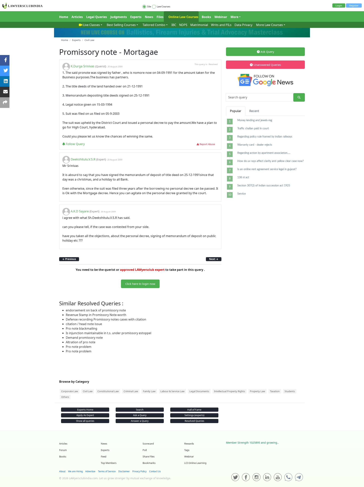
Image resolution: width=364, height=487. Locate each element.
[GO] (299, 97)
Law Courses (163, 6)
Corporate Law (69, 391)
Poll (145, 450)
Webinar (220, 17)
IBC (173, 25)
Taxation (275, 391)
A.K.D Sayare (80, 211)
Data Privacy (243, 25)
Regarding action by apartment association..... (263, 153)
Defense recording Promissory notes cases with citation (106, 319)
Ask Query (267, 51)
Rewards (189, 443)
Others (65, 397)
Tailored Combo (154, 25)
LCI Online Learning (195, 463)
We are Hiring (75, 471)
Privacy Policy (139, 471)
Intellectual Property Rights (229, 391)
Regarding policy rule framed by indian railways (264, 136)
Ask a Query (140, 415)
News (149, 17)
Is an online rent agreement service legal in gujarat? (267, 169)
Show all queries (85, 421)
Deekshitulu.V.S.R (83, 159)
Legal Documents (199, 391)
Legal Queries (96, 17)
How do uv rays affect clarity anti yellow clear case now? (270, 161)
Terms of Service (107, 471)
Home (63, 17)
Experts (135, 17)
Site (149, 6)
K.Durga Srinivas (82, 66)
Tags (186, 450)
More (234, 17)
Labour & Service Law (172, 391)
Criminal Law (131, 391)
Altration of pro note (80, 342)
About (62, 471)
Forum (63, 450)
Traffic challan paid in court (253, 128)
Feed (103, 456)
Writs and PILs (221, 25)
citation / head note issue (84, 324)
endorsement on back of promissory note (96, 310)
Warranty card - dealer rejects (254, 145)
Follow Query (75, 144)
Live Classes (91, 25)
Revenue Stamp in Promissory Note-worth (96, 315)
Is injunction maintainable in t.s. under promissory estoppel (108, 333)
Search (140, 409)
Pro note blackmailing (81, 328)
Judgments (118, 17)
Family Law (149, 391)
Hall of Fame (194, 409)
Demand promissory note (84, 337)
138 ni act (243, 177)
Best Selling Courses (121, 25)
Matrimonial (199, 25)
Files (160, 17)
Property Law (257, 391)
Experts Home (85, 409)
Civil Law (88, 391)
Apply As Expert (85, 415)
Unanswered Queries (267, 65)
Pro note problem (78, 347)
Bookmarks (149, 463)
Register (354, 5)
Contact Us (155, 471)
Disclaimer (124, 471)
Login (339, 5)
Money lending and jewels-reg (254, 120)
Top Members (108, 463)
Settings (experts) (194, 415)
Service (241, 193)
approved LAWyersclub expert (142, 270)
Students (290, 391)
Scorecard (148, 443)
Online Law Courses (183, 17)
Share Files (149, 456)
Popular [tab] (235, 111)
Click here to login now (140, 284)
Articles (77, 17)
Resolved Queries (194, 421)
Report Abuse (207, 144)
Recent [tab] (254, 111)
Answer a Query (140, 421)
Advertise (90, 471)
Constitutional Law (108, 391)
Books (206, 17)
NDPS (183, 25)
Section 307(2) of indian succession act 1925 (263, 185)
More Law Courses (269, 25)
